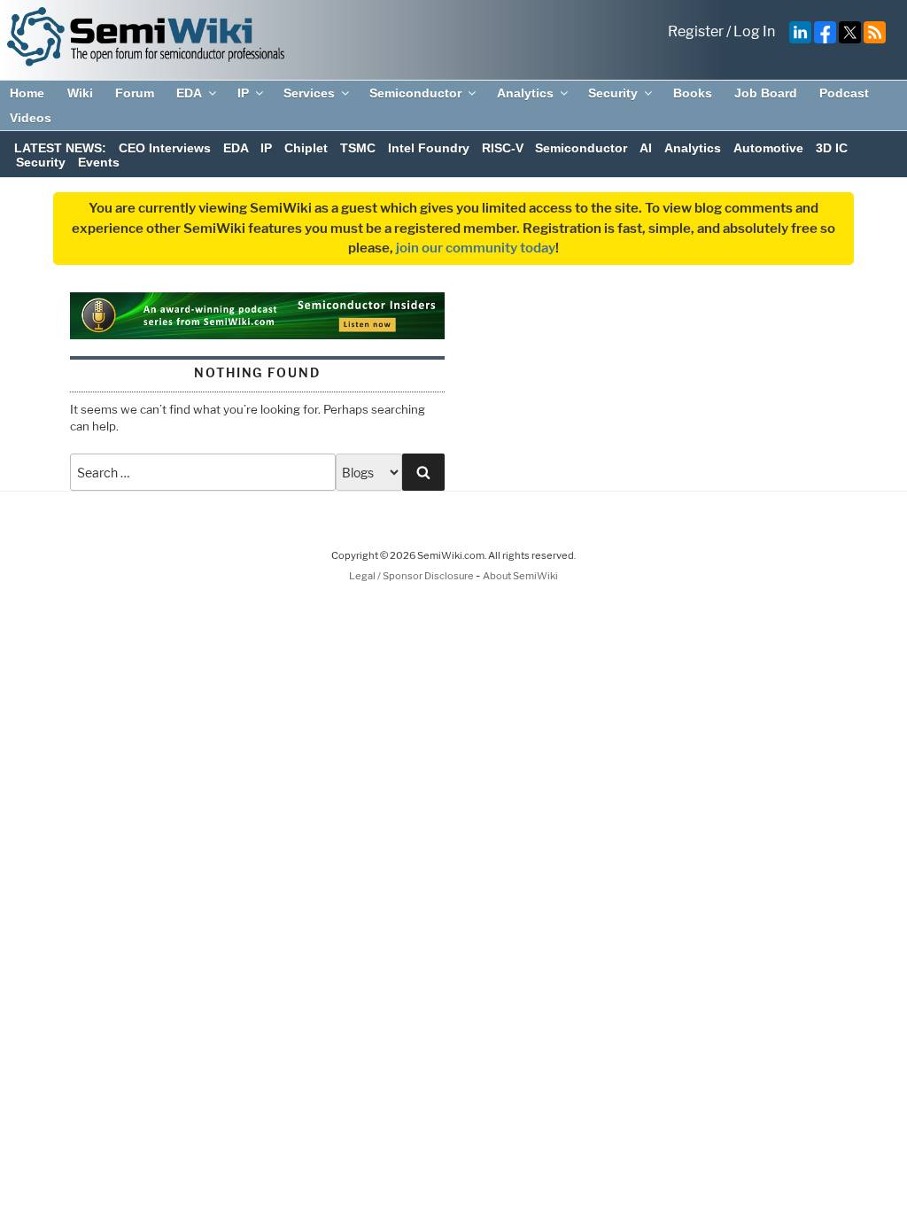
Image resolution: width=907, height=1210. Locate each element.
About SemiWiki (520, 576)
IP (243, 93)
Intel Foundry (428, 148)
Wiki (80, 93)
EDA (189, 93)
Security (613, 93)
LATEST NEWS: (60, 148)
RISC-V (502, 148)
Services (309, 93)
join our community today (475, 248)
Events (99, 162)
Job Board (765, 93)
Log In (754, 31)
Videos (30, 118)
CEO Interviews (165, 148)
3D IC (832, 148)
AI (646, 148)
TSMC (358, 148)
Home (27, 93)
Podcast (844, 93)
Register (696, 31)
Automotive (768, 148)
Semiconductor (415, 93)
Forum (134, 93)
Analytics (525, 93)
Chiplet (306, 148)
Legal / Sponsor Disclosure (412, 576)
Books (692, 93)
